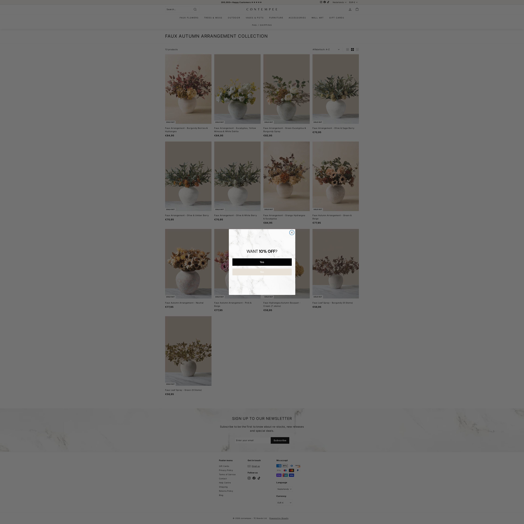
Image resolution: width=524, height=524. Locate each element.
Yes (262, 262)
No (262, 272)
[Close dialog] (291, 232)
